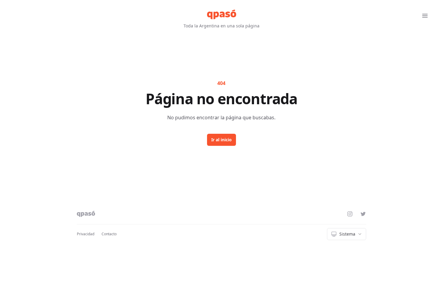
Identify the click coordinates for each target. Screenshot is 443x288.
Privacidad (85, 233)
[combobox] (346, 234)
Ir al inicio (221, 139)
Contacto (109, 233)
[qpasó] (221, 14)
